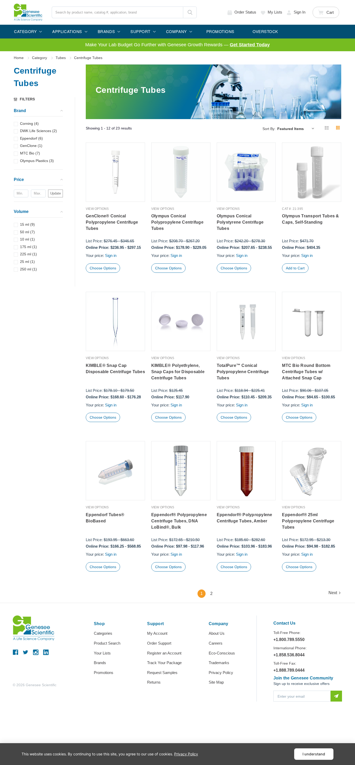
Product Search (107, 643)
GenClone (31, 146)
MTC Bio (30, 153)
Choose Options (103, 268)
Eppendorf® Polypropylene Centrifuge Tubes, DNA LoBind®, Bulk (179, 521)
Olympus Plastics (37, 161)
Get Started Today (250, 44)
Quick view (115, 191)
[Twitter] (25, 652)
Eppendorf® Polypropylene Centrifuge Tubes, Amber (244, 518)
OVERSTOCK (265, 31)
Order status (245, 12)
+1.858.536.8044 (289, 655)
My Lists (275, 12)
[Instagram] (35, 652)
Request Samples (162, 672)
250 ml (28, 269)
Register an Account (164, 653)
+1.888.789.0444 (289, 670)
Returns (154, 682)
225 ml (28, 254)
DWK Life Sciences (38, 131)
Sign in (299, 12)
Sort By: (268, 129)
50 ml (27, 232)
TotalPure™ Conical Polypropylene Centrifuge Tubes (243, 371)
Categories (103, 633)
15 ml (27, 224)
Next (332, 593)
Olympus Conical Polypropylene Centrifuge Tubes (177, 222)
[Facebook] (15, 652)
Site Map (216, 682)
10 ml (27, 239)
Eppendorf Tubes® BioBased (105, 518)
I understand (314, 754)
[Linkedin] (46, 652)
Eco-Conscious (222, 653)
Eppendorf (31, 138)
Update (55, 193)
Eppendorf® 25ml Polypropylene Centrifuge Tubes (308, 521)
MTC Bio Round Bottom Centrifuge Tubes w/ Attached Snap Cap (306, 371)
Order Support (159, 643)
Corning (29, 123)
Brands (100, 662)
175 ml (28, 247)
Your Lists (102, 653)
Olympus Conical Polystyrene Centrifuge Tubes (240, 222)
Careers (215, 643)
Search (190, 12)
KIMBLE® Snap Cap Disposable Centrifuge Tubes (115, 368)
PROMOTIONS (220, 31)
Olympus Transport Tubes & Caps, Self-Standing (310, 219)
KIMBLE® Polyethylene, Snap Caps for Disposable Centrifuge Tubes (178, 371)
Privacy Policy (221, 672)
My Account (157, 633)
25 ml (27, 262)
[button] (27, 99)
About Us (217, 633)
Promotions (103, 672)
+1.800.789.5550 (289, 639)
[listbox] (297, 128)
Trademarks (219, 662)
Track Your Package (164, 662)
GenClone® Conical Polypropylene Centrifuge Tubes (112, 222)
